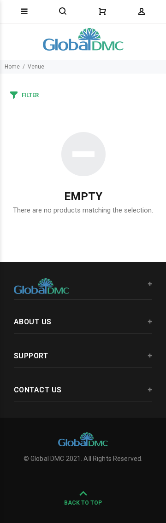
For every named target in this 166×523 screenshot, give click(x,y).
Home (12, 66)
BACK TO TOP (83, 503)
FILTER (30, 95)
